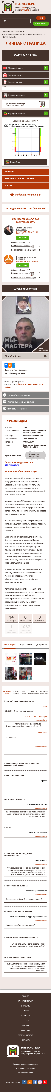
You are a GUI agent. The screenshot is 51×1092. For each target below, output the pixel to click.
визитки (9, 172)
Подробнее (15, 162)
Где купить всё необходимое (33, 692)
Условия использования (25, 1068)
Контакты (25, 1040)
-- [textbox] (8, 21)
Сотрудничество (25, 1035)
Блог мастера (24, 692)
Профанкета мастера (7, 692)
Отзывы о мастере (27, 95)
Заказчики (25, 1030)
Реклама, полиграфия (12, 32)
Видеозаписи (26, 644)
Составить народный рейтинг (20, 402)
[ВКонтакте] (6, 365)
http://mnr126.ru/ (12, 465)
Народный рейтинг (27, 113)
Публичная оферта (25, 1072)
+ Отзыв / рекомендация (18, 395)
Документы (41, 644)
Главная (25, 996)
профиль (23, 238)
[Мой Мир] (13, 365)
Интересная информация (44, 692)
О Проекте (25, 1006)
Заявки (25, 1021)
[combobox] (18, 21)
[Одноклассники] (10, 365)
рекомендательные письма (19, 179)
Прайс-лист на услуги (15, 692)
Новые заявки (14, 75)
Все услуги (25, 1016)
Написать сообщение (17, 409)
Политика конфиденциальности (25, 1064)
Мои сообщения (27, 68)
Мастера (25, 1025)
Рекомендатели (27, 82)
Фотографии (10, 644)
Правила (25, 1011)
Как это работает (25, 1001)
